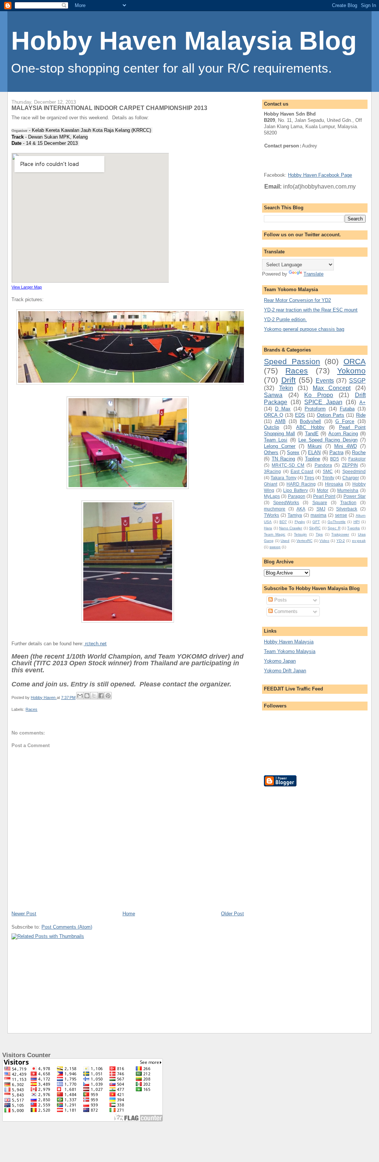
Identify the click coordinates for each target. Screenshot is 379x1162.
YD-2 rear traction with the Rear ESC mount (311, 310)
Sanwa (273, 395)
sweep (275, 547)
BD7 (283, 522)
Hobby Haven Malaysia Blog (184, 40)
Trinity (328, 477)
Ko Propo (318, 395)
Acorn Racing (343, 433)
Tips (319, 534)
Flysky (300, 522)
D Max (283, 409)
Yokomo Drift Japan (285, 670)
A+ (362, 402)
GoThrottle (337, 522)
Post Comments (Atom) (66, 927)
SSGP (357, 380)
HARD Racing (301, 484)
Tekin (286, 388)
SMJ (320, 508)
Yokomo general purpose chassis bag (304, 329)
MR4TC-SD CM (288, 465)
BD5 (334, 458)
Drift (288, 380)
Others (271, 452)
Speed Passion (292, 361)
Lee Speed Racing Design (328, 440)
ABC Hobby (310, 427)
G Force (344, 421)
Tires (309, 477)
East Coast (302, 471)
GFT (316, 522)
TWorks (271, 515)
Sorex (293, 452)
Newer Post (23, 913)
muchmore (274, 508)
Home (129, 913)
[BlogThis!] (87, 695)
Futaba (347, 409)
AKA (300, 508)
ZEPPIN (350, 465)
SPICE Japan (323, 402)
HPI (356, 522)
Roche (359, 452)
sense (341, 515)
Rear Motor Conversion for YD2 (297, 300)
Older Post (232, 913)
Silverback (346, 508)
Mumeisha (347, 490)
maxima (318, 515)
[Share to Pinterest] (108, 695)
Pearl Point (324, 496)
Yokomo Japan (280, 661)
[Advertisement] (293, 904)
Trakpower (340, 534)
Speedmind (354, 471)
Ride (361, 415)
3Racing (272, 471)
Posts (280, 600)
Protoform (315, 409)
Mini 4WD (345, 446)
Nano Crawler (290, 528)
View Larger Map (26, 287)
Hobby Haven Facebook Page (320, 175)
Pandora (323, 465)
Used (285, 541)
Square (319, 502)
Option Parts (330, 415)
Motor (322, 490)
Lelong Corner (279, 446)
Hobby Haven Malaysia (288, 642)
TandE (312, 433)
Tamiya (295, 515)
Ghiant (270, 484)
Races (31, 709)
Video (324, 541)
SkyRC (315, 528)
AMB (280, 421)
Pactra (336, 452)
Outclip (271, 427)
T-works (353, 528)
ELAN (314, 452)
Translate (313, 274)
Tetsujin (300, 534)
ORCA (354, 361)
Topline (312, 459)
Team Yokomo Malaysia (289, 651)
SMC (328, 471)
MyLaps (272, 496)
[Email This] (80, 695)
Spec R (334, 528)
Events (325, 380)
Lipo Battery (295, 490)
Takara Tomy (283, 477)
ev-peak (359, 541)
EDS (300, 415)
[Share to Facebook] (101, 695)
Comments (285, 611)
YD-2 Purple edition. (285, 319)
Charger (350, 477)
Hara (268, 528)
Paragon (296, 496)
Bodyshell (310, 421)
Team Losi (275, 440)
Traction (348, 502)
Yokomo (351, 370)
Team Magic (274, 534)
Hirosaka (334, 484)
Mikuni (315, 446)
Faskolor (357, 458)
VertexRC (304, 541)
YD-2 (340, 541)
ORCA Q (273, 415)
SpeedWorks (286, 502)
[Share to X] (94, 695)
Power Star (354, 496)
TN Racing (283, 459)
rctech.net (95, 643)
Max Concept (332, 388)
